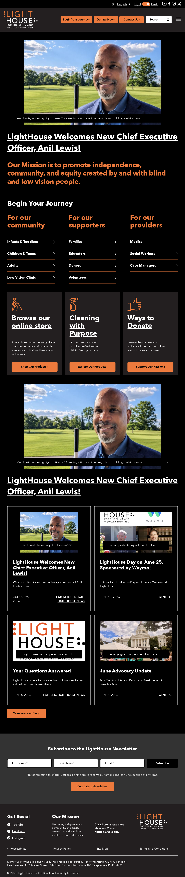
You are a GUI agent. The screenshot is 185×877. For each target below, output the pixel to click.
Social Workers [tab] (142, 253)
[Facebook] (169, 3)
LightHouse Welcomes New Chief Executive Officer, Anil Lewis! (44, 567)
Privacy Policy (62, 848)
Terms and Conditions (154, 848)
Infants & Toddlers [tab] (22, 241)
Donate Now (106, 19)
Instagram (18, 838)
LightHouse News (71, 601)
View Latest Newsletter (92, 786)
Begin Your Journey (76, 19)
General (77, 597)
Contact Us (132, 19)
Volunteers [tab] (78, 277)
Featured (61, 597)
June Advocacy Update (125, 671)
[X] (179, 3)
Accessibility (18, 848)
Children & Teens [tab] (21, 253)
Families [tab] (75, 241)
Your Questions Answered (42, 671)
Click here (101, 824)
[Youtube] (164, 3)
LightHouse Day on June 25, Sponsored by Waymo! (131, 565)
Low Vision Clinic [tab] (21, 277)
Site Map (102, 848)
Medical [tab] (137, 241)
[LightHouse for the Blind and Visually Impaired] (152, 828)
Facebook (18, 831)
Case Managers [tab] (143, 265)
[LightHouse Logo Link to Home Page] (21, 19)
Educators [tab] (77, 253)
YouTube (18, 824)
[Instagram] (174, 3)
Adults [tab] (12, 265)
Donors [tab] (75, 265)
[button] (178, 19)
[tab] (121, 4)
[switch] (146, 4)
